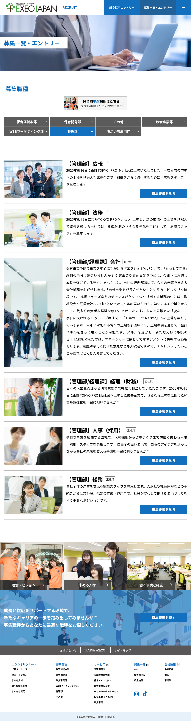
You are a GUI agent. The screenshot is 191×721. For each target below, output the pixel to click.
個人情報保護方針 (95, 650)
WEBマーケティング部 (67, 685)
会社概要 (169, 669)
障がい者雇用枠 (118, 131)
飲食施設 (138, 680)
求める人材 (87, 585)
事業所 (168, 680)
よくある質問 (18, 691)
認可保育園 (99, 669)
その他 (118, 121)
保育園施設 (139, 674)
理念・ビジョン (23, 585)
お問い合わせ (68, 650)
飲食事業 (98, 702)
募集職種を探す (163, 617)
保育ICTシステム (102, 680)
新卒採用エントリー (121, 7)
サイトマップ (122, 650)
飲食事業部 (164, 121)
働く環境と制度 (151, 585)
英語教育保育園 (102, 674)
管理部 (59, 691)
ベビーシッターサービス (106, 691)
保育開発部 (72, 121)
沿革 (167, 674)
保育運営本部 (27, 121)
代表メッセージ (19, 669)
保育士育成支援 (102, 685)
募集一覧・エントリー (158, 7)
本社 (136, 669)
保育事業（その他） (104, 696)
